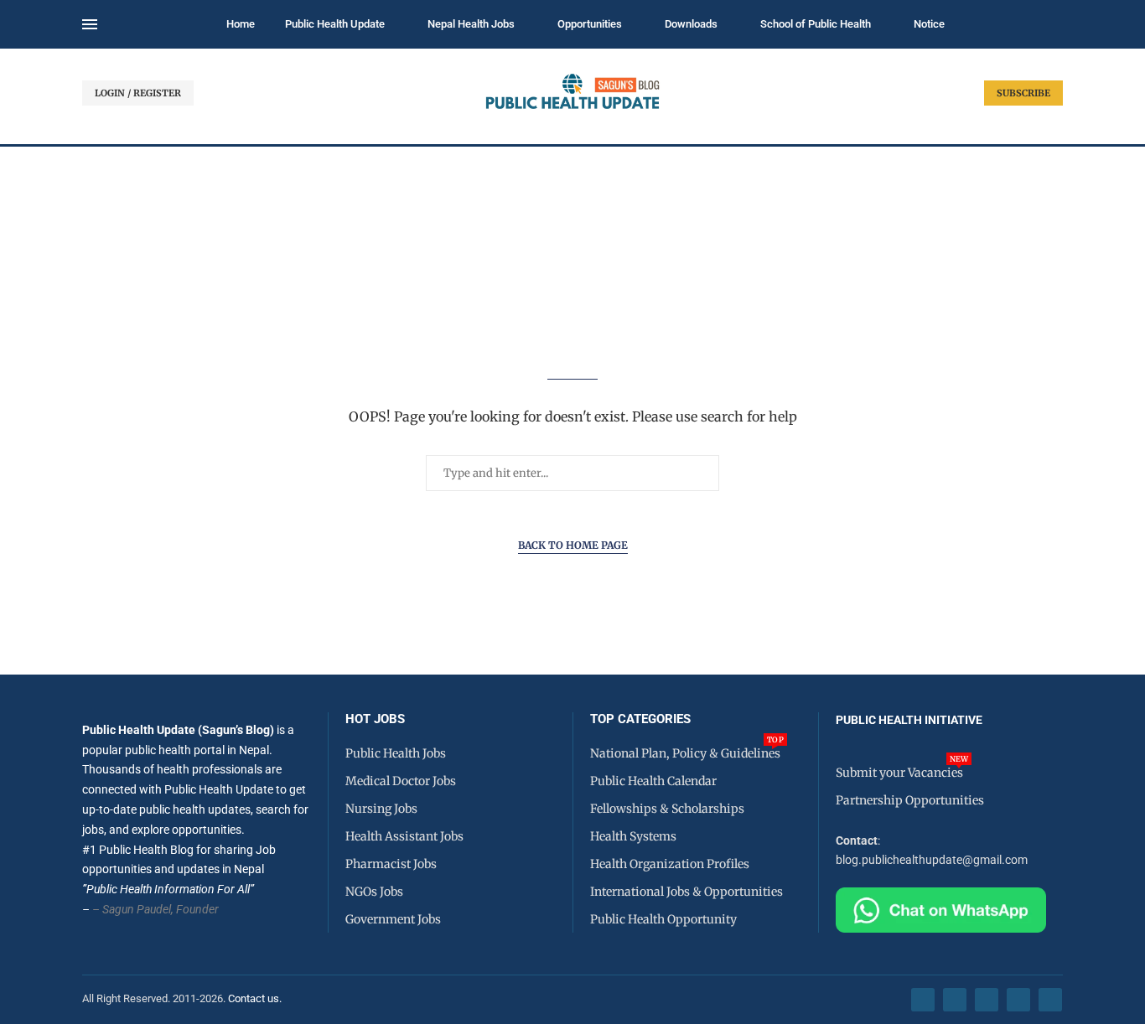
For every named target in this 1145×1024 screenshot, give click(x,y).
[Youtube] (1018, 999)
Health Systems (633, 836)
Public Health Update (335, 24)
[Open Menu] (89, 24)
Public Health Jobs (395, 753)
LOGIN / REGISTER (138, 93)
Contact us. (256, 998)
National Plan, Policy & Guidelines (685, 753)
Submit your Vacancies (899, 772)
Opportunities (589, 24)
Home (240, 24)
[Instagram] (986, 999)
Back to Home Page (573, 545)
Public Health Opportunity (663, 919)
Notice (929, 24)
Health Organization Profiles (669, 864)
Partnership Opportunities (910, 800)
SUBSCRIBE (1023, 93)
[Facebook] (923, 999)
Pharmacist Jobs (391, 864)
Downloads (691, 24)
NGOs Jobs (374, 891)
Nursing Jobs (381, 809)
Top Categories (640, 719)
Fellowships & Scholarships (667, 809)
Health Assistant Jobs (404, 836)
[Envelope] (1050, 999)
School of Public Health (815, 24)
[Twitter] (954, 999)
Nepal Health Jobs (471, 24)
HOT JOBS (375, 719)
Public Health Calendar (653, 781)
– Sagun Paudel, (133, 909)
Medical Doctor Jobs (400, 781)
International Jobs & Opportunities (686, 891)
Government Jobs (393, 919)
